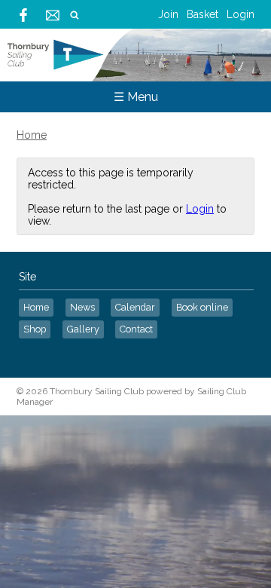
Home (32, 135)
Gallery (83, 329)
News (82, 307)
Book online (202, 307)
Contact (136, 329)
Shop (34, 329)
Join (168, 14)
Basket (202, 14)
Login (240, 14)
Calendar (135, 307)
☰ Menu (136, 97)
